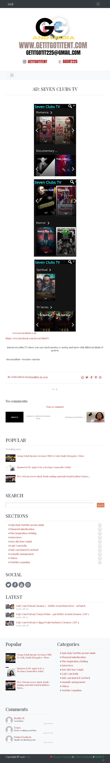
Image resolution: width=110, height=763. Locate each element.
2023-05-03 (48, 742)
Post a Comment (55, 406)
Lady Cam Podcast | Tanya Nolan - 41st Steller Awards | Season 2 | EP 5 (52, 614)
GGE (11, 4)
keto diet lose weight (21, 541)
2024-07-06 (48, 733)
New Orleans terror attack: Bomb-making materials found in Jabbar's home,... (53, 476)
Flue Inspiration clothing (23, 533)
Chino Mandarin (83, 756)
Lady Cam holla (18, 545)
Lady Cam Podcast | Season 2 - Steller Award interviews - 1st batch (50, 605)
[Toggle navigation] (98, 4)
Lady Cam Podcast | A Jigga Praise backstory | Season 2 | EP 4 (47, 622)
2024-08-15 (48, 723)
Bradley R (19, 718)
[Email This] (82, 378)
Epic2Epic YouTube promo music (27, 524)
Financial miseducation (22, 529)
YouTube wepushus (20, 562)
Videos (13, 558)
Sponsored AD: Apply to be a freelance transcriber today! (44, 467)
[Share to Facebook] (91, 378)
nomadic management (22, 553)
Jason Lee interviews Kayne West (38, 417)
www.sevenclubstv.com (24, 333)
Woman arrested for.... (75, 417)
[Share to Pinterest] (96, 378)
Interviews (15, 537)
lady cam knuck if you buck (24, 549)
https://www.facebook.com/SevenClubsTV (27, 338)
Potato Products (22, 737)
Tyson (17, 727)
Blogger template (62, 756)
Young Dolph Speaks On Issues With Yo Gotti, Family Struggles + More (50, 455)
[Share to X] (87, 378)
